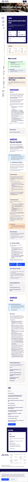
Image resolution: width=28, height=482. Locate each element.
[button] (26, 472)
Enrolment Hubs (4, 35)
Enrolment (3, 28)
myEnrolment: (13, 319)
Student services (3, 91)
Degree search (4, 60)
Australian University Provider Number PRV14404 (7, 466)
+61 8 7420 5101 (17, 444)
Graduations (3, 78)
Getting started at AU (3, 21)
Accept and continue (5, 479)
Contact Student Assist (12, 448)
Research (21, 454)
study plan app (19, 216)
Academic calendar (3, 67)
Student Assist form (18, 446)
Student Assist (12, 220)
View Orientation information (14, 309)
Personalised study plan (16, 170)
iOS (13, 108)
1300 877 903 (13, 443)
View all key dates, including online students (15, 66)
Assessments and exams (4, 73)
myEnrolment (14, 184)
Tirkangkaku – (5, 465)
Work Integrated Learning (4, 83)
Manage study (3, 25)
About (24, 454)
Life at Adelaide (17, 454)
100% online (3, 87)
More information (13, 479)
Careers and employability (3, 95)
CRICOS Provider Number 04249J (19, 466)
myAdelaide (17, 116)
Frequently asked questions (11, 461)
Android (14, 109)
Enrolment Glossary (4, 48)
